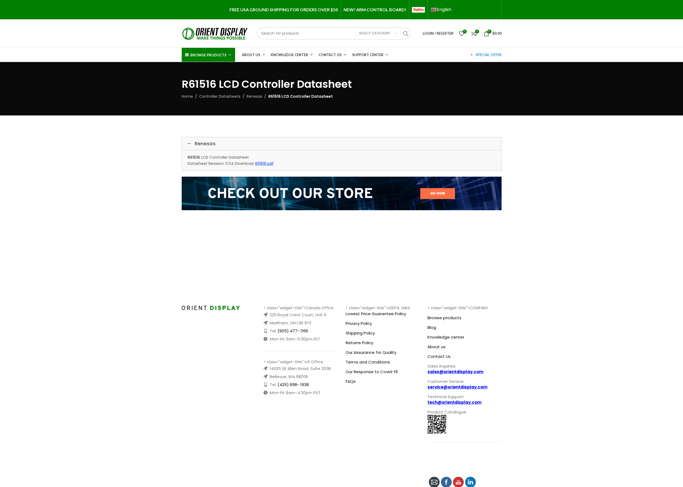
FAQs (351, 381)
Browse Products (208, 55)
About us (436, 347)
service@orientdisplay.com (457, 387)
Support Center (367, 55)
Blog (432, 327)
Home (187, 96)
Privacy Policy (359, 323)
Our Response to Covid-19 (372, 372)
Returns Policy (359, 343)
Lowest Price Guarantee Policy (376, 314)
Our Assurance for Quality (371, 352)
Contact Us (330, 55)
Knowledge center (446, 337)
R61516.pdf (264, 163)
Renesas (254, 96)
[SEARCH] (407, 33)
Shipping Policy (360, 333)
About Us (251, 55)
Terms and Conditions (368, 362)
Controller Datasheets (219, 96)
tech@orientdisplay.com (454, 402)
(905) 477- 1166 (292, 331)
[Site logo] (215, 33)
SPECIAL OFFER (489, 54)
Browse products (444, 318)
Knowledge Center (289, 55)
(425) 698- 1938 (293, 384)
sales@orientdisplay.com (455, 372)
